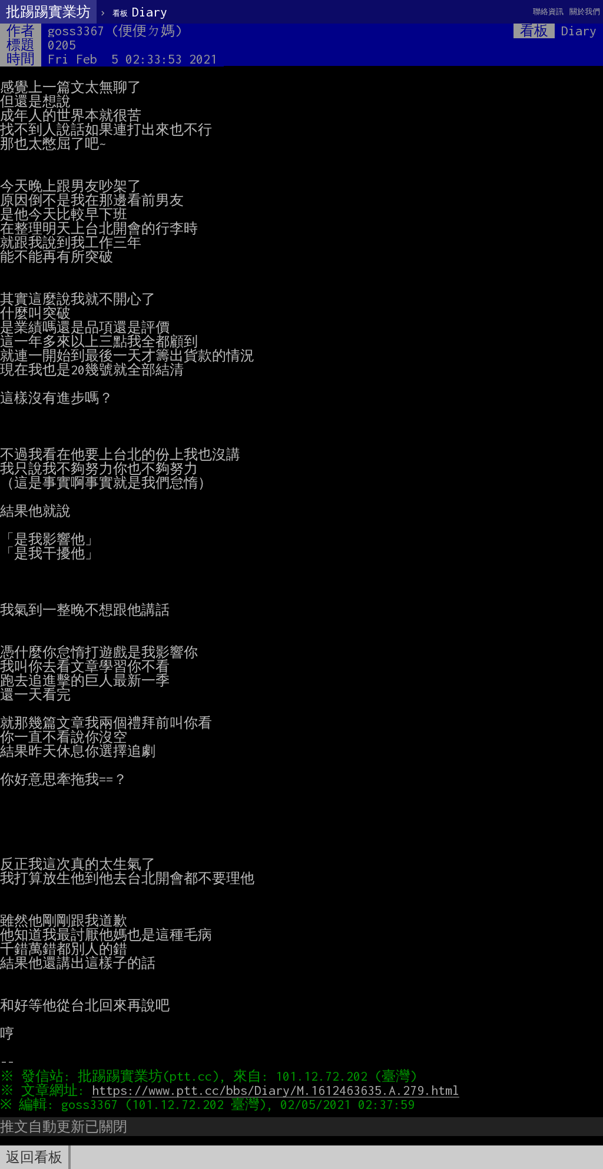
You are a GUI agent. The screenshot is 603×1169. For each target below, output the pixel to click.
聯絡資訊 (548, 11)
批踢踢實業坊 (48, 11)
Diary (139, 11)
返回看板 (34, 1157)
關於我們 (584, 11)
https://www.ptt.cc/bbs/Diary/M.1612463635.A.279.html (275, 1090)
